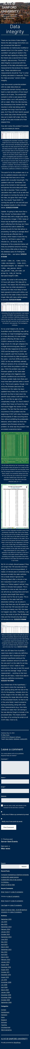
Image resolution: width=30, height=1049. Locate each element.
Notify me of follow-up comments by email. (15, 814)
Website (3, 796)
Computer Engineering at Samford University (15, 874)
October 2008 (5, 1000)
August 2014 (5, 969)
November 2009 (6, 982)
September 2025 (6, 919)
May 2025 (4, 924)
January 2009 (5, 992)
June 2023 (4, 939)
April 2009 (4, 987)
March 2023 (5, 947)
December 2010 (6, 974)
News (3, 1017)
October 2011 (5, 972)
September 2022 (6, 949)
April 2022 (4, 954)
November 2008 (6, 997)
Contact (3, 1010)
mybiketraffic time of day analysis (11, 880)
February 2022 (5, 959)
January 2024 (5, 932)
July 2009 (4, 985)
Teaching (4, 1025)
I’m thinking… (5, 882)
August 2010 (5, 977)
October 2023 (5, 934)
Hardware (4, 1015)
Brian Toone (6, 735)
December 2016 (6, 967)
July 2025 (4, 922)
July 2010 (4, 980)
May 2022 (4, 952)
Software (18, 737)
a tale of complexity (17, 892)
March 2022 (5, 957)
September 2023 (6, 937)
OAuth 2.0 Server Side (8, 885)
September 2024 (6, 927)
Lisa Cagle (4, 905)
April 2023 (4, 944)
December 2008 (6, 995)
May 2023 (4, 942)
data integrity (9, 739)
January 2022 (5, 962)
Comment (4, 759)
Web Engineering (6, 1030)
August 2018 (5, 964)
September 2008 (6, 1002)
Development (5, 1012)
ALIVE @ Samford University (10, 7)
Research (12, 737)
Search (3, 863)
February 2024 (5, 929)
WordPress (17, 1042)
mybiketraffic (23, 739)
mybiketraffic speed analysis (10, 877)
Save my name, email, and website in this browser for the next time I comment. (15, 806)
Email (3, 787)
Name (3, 777)
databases (16, 739)
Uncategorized (5, 1027)
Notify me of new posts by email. (12, 821)
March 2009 (5, 990)
